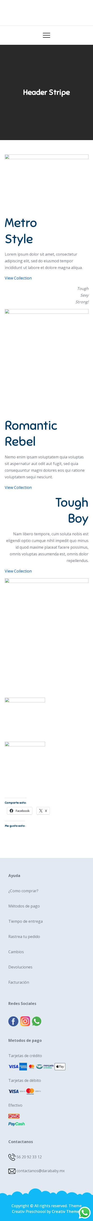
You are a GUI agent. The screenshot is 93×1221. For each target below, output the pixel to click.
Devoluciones (20, 967)
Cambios (16, 951)
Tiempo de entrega (25, 921)
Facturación (18, 982)
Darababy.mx (46, 11)
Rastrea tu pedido (24, 936)
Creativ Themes (66, 1211)
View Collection (18, 278)
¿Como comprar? (23, 890)
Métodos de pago (24, 906)
